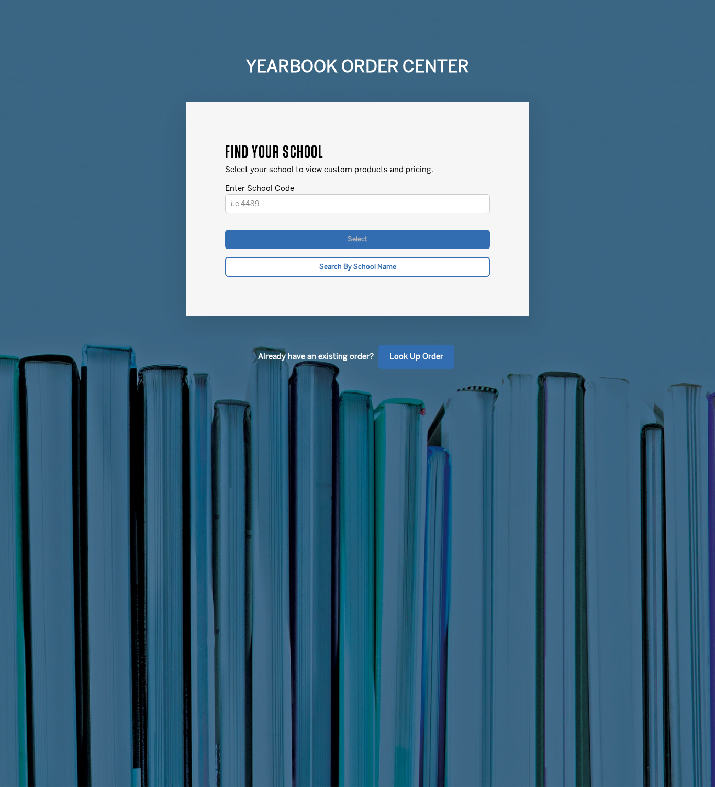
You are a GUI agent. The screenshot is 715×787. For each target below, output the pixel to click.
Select (357, 239)
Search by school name (357, 267)
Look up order (416, 356)
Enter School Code (259, 188)
